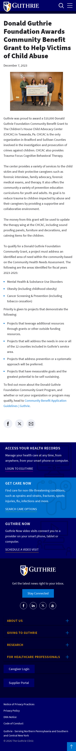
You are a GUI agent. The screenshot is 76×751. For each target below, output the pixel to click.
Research (15, 645)
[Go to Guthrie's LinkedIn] (33, 605)
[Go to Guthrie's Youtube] (52, 605)
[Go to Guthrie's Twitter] (42, 605)
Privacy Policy (12, 710)
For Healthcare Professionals (33, 657)
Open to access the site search (61, 5)
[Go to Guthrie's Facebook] (23, 605)
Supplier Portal (19, 683)
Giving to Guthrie (22, 633)
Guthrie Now (17, 523)
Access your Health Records (32, 448)
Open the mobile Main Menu (69, 5)
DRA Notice (10, 717)
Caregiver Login (19, 669)
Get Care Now (18, 483)
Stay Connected (38, 593)
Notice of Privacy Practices (19, 704)
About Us (15, 621)
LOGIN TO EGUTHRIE (19, 468)
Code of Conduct (13, 723)
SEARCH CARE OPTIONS (21, 509)
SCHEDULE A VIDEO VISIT (22, 549)
